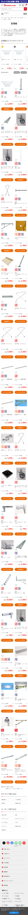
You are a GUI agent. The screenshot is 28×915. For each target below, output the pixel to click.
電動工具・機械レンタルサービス (20, 906)
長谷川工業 (4, 815)
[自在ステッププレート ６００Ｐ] (7, 686)
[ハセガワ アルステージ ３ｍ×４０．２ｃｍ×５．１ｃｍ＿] (21, 757)
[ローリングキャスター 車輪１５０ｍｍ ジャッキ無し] (21, 119)
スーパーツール (5, 818)
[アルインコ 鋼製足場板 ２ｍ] (7, 367)
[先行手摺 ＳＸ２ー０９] (21, 438)
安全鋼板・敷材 (18, 803)
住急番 (17, 895)
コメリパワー (19, 901)
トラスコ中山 (4, 822)
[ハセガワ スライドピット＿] (7, 757)
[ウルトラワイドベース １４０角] (21, 226)
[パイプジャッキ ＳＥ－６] (21, 84)
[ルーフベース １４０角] (7, 651)
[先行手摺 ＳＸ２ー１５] (7, 332)
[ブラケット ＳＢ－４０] (7, 226)
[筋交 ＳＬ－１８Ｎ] (7, 544)
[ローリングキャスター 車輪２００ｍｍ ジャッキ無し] (21, 473)
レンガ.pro (5, 895)
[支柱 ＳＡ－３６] (21, 155)
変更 (25, 13)
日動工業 (3, 830)
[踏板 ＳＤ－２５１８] (7, 296)
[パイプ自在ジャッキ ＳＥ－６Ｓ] (21, 261)
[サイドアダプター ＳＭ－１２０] (21, 509)
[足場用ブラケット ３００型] (21, 403)
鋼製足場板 (4, 799)
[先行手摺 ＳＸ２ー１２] (21, 332)
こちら (13, 910)
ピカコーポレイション (19, 818)
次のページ (19, 788)
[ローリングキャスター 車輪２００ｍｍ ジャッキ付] (7, 155)
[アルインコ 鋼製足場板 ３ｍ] (21, 367)
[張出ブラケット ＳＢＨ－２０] (7, 509)
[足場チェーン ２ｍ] (7, 438)
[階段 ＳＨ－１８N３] (7, 580)
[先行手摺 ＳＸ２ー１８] (21, 296)
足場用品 (3, 803)
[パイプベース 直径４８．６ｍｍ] (7, 473)
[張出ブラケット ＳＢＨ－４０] (21, 580)
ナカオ (16, 822)
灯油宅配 (18, 898)
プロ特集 (5, 905)
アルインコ (4, 826)
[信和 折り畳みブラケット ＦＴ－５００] (21, 721)
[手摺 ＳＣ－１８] (7, 84)
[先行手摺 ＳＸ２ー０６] (7, 190)
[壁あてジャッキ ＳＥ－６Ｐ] (21, 190)
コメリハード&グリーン (8, 902)
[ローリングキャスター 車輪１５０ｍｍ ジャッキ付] (21, 615)
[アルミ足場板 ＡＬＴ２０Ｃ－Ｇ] (21, 651)
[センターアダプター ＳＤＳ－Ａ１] (7, 721)
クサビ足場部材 (18, 799)
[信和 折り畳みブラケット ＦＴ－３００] (21, 686)
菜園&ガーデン (6, 898)
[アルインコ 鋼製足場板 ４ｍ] (7, 403)
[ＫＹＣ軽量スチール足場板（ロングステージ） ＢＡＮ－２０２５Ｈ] (21, 544)
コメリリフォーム (20, 893)
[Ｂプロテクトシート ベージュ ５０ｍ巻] (7, 261)
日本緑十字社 (18, 826)
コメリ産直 (5, 893)
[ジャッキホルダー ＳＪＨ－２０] (7, 615)
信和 (16, 815)
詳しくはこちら (23, 1)
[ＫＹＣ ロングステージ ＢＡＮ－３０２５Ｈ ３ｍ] (7, 119)
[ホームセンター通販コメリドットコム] (10, 5)
